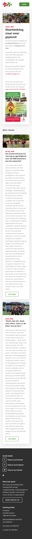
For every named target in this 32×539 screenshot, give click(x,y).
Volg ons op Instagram (16, 465)
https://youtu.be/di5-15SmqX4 (15, 89)
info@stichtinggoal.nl (12, 74)
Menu (24, 4)
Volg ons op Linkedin (15, 470)
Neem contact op (12, 500)
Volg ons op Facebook (15, 460)
